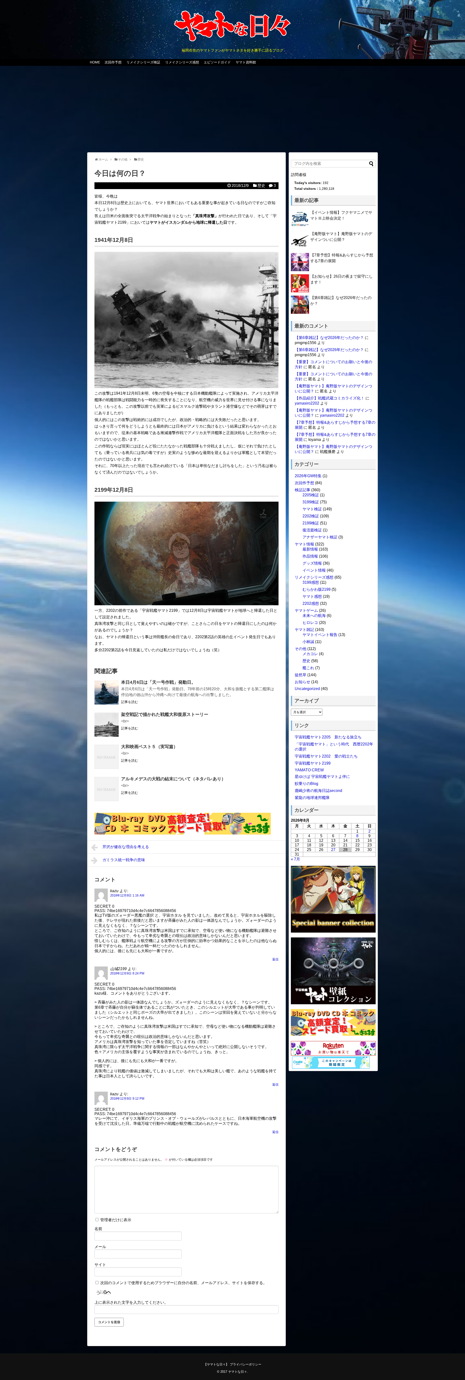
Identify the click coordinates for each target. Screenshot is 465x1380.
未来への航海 (314, 615)
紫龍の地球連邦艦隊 (312, 798)
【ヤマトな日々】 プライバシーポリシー (232, 1364)
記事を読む (129, 702)
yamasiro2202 (307, 403)
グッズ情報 (312, 563)
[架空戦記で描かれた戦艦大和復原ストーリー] (106, 725)
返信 (275, 959)
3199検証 (310, 502)
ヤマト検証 (312, 509)
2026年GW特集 (308, 476)
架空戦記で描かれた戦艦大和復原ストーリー (164, 714)
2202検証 (310, 516)
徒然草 (300, 675)
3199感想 (310, 582)
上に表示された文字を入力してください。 (131, 1302)
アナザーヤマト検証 (319, 537)
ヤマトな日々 (237, 1371)
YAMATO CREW (309, 770)
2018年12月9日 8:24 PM (127, 973)
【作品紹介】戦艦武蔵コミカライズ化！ (329, 398)
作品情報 (310, 556)
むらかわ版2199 (316, 589)
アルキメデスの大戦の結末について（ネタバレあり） (173, 778)
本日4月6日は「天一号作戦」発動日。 (158, 682)
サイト (100, 1265)
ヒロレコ (310, 623)
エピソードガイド (217, 62)
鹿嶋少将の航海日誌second (318, 791)
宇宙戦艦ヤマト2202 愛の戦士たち (326, 756)
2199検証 (310, 523)
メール (100, 1247)
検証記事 (302, 490)
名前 (98, 1229)
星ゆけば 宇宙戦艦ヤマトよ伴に (322, 776)
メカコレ (310, 654)
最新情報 (310, 549)
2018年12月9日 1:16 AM (127, 895)
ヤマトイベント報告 (319, 635)
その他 (300, 649)
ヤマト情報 (304, 544)
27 (333, 850)
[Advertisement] (232, 110)
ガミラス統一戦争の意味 (123, 860)
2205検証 (310, 495)
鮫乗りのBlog (306, 784)
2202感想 (310, 603)
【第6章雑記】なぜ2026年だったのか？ (329, 338)
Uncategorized (307, 689)
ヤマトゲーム (306, 610)
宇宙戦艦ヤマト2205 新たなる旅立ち (328, 737)
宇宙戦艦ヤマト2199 (313, 763)
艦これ (308, 668)
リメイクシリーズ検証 (143, 62)
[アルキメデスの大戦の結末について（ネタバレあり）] (106, 789)
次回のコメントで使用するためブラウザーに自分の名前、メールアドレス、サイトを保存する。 (183, 1283)
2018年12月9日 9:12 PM (127, 1098)
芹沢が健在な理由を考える (125, 847)
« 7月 (295, 859)
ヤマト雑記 (304, 630)
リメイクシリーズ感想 (182, 62)
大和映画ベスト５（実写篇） (149, 746)
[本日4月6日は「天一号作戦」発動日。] (106, 692)
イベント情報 (314, 570)
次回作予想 (113, 62)
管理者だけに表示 (115, 1220)
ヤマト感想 (312, 596)
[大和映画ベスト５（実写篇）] (106, 757)
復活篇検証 (312, 530)
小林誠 (308, 642)
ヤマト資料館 (246, 62)
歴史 (261, 186)
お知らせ (302, 682)
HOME (95, 62)
